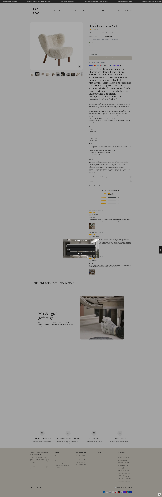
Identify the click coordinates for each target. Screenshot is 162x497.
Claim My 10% (81, 253)
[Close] (97, 240)
